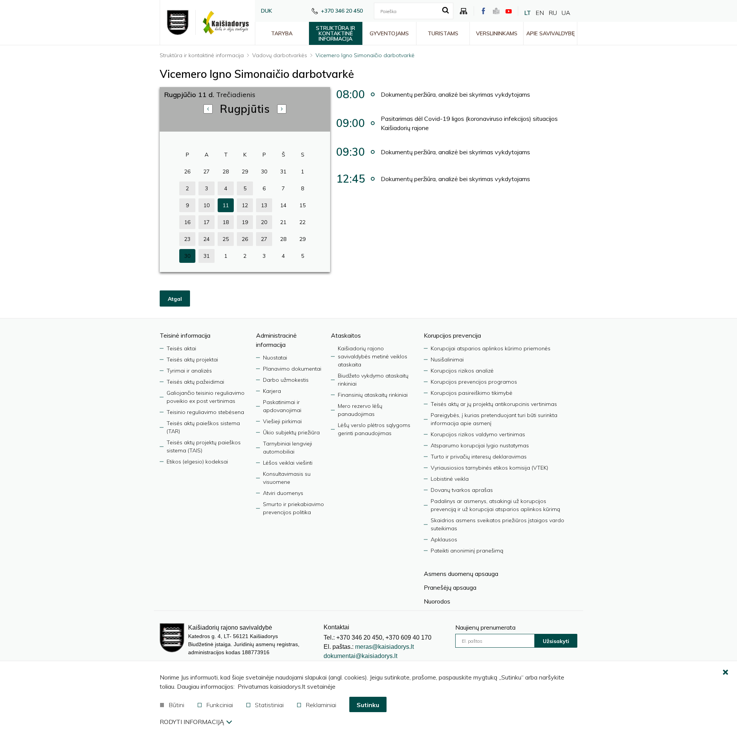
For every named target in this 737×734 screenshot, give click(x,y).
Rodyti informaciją (192, 722)
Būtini (176, 705)
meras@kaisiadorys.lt (384, 646)
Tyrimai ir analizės (189, 370)
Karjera (272, 391)
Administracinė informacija (276, 340)
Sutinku (368, 705)
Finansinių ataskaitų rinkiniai (373, 394)
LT (527, 12)
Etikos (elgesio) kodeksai (197, 461)
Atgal (175, 298)
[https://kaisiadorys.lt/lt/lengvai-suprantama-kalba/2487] (496, 11)
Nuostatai (275, 357)
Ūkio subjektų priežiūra (291, 432)
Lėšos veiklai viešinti (287, 462)
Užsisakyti (556, 641)
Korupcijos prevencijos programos (474, 381)
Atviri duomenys (283, 493)
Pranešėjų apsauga (450, 587)
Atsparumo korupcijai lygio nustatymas (480, 445)
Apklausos (444, 539)
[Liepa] (208, 109)
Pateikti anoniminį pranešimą (467, 550)
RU (553, 12)
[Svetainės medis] (464, 11)
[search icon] (445, 11)
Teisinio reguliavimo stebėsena (205, 412)
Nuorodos (437, 601)
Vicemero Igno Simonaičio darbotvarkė (365, 55)
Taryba (281, 33)
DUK (266, 10)
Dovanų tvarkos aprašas (462, 490)
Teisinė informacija (185, 335)
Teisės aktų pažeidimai (195, 381)
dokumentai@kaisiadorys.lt (360, 656)
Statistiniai (269, 705)
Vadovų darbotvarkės (279, 55)
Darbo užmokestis (286, 379)
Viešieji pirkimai (282, 421)
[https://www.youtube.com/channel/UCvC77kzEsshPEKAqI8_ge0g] (509, 11)
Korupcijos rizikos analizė (462, 370)
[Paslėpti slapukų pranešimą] (725, 672)
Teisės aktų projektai (192, 359)
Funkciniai (219, 705)
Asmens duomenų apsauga (461, 573)
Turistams (443, 33)
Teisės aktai (181, 348)
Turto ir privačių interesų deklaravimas (479, 456)
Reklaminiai (321, 705)
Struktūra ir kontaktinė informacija (335, 33)
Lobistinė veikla (450, 478)
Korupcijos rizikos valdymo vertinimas (478, 434)
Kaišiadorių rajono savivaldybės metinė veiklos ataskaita (372, 356)
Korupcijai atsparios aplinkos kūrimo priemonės (490, 348)
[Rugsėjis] (281, 109)
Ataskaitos (346, 335)
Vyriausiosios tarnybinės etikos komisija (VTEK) (489, 467)
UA (566, 12)
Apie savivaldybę (550, 33)
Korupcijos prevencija (452, 335)
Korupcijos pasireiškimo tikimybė (471, 392)
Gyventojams (389, 33)
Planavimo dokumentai (292, 368)
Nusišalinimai (447, 359)
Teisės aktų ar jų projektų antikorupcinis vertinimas (494, 404)
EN (539, 12)
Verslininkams (496, 33)
